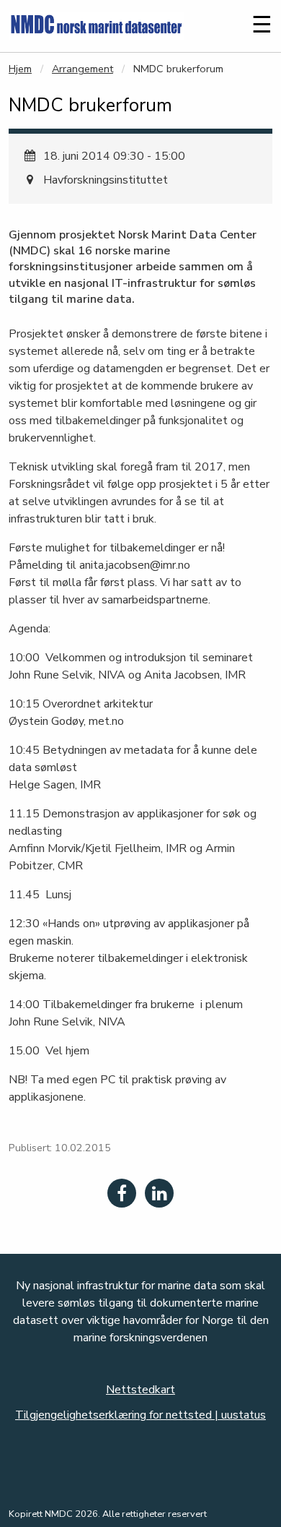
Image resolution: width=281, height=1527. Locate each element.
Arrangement (82, 68)
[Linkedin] (159, 1193)
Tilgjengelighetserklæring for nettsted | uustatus (140, 1415)
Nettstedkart (140, 1390)
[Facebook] (121, 1193)
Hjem (20, 68)
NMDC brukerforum (178, 68)
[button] (228, 32)
